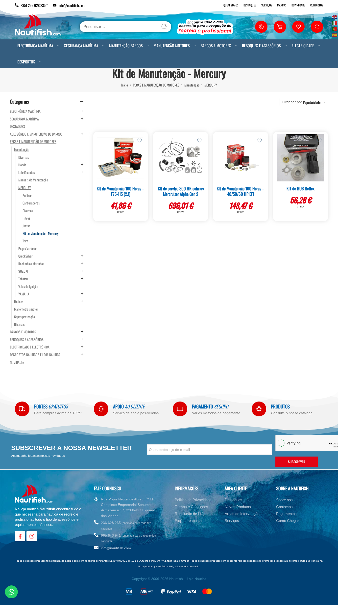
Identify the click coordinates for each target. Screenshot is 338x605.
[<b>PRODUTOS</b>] (259, 409)
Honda (22, 164)
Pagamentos (286, 514)
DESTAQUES (17, 126)
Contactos (316, 5)
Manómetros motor (26, 309)
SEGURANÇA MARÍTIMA (81, 46)
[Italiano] (334, 22)
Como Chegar (287, 521)
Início (124, 84)
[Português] (334, 29)
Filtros (26, 218)
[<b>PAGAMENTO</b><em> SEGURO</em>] (180, 409)
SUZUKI (23, 271)
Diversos (28, 210)
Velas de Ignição (28, 286)
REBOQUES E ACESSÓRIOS (261, 46)
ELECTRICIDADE (303, 46)
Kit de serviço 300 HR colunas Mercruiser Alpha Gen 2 (181, 191)
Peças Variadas (27, 248)
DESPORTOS (26, 62)
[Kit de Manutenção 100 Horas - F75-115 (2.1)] (121, 157)
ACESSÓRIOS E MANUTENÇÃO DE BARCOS (36, 134)
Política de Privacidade (193, 500)
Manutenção (191, 84)
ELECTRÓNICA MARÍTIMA (35, 46)
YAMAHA (23, 293)
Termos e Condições (191, 507)
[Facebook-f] (20, 536)
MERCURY (210, 84)
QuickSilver (25, 256)
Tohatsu (23, 278)
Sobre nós (284, 500)
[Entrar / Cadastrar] (261, 26)
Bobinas (27, 195)
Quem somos (231, 5)
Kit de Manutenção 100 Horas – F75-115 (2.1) (121, 191)
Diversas (23, 157)
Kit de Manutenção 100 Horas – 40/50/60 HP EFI (241, 191)
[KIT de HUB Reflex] (301, 157)
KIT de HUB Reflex (300, 188)
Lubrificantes (26, 172)
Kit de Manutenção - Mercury (40, 233)
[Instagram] (31, 536)
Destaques (249, 5)
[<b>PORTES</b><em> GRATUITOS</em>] (22, 409)
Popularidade (311, 102)
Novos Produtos (238, 507)
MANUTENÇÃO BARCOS (126, 46)
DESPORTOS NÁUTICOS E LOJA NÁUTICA (35, 354)
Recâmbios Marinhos (31, 263)
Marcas (282, 5)
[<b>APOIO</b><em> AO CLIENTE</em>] (101, 409)
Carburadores (31, 203)
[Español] (334, 35)
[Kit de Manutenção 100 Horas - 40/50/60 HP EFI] (241, 157)
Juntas (26, 225)
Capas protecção (24, 316)
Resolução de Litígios (192, 514)
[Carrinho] (280, 26)
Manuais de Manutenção (33, 179)
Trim (25, 240)
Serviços (266, 5)
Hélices (18, 301)
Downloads (298, 5)
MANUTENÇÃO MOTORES (172, 46)
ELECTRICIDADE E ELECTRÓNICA (29, 347)
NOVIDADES (17, 362)
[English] (334, 16)
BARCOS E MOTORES (216, 46)
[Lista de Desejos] (139, 140)
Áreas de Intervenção (242, 514)
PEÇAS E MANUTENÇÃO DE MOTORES (156, 84)
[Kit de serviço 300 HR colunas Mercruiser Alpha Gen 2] (181, 157)
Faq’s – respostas (189, 521)
